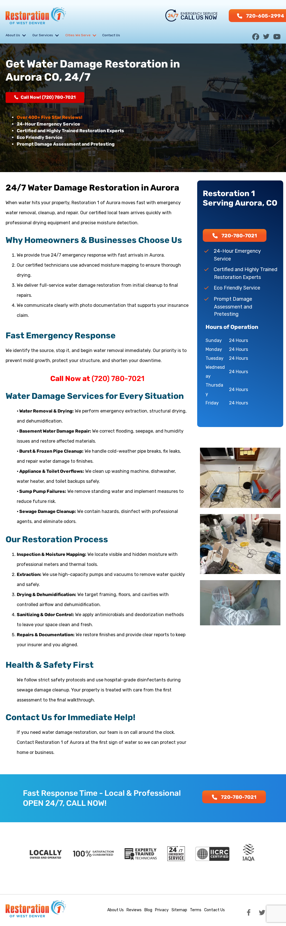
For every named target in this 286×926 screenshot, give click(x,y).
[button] (255, 35)
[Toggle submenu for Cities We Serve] (94, 35)
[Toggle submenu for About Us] (24, 35)
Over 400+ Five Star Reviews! (49, 117)
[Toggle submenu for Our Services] (57, 35)
